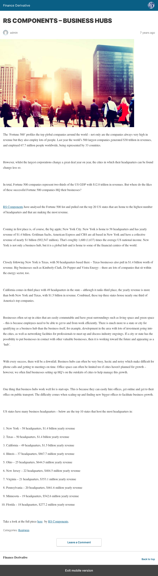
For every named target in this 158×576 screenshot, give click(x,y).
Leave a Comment (79, 542)
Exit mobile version (79, 570)
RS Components (13, 207)
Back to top (148, 559)
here (40, 521)
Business (23, 530)
